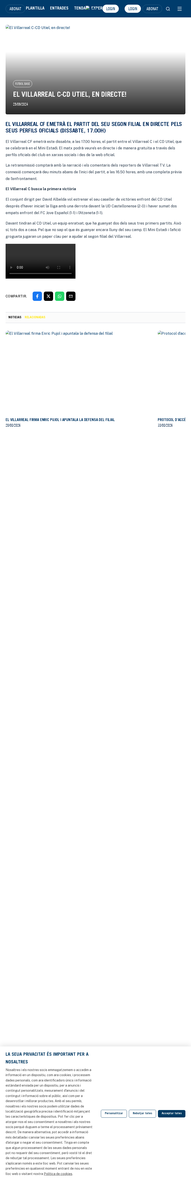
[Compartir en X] (48, 296)
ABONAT (15, 8)
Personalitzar (114, 1113)
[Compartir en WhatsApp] (59, 296)
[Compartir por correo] (70, 296)
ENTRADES (59, 8)
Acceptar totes (172, 1113)
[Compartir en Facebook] (37, 296)
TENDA (80, 8)
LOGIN (110, 8)
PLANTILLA (35, 8)
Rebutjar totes (142, 1113)
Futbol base (22, 84)
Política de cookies (58, 1174)
